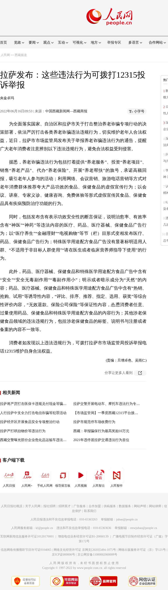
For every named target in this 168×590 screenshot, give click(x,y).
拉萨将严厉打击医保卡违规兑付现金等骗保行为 (37, 404)
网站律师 (155, 506)
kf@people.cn (44, 528)
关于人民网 (32, 506)
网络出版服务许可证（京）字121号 (142, 549)
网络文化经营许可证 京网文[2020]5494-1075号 (85, 549)
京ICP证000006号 (63, 554)
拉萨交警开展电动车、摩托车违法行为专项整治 (110, 404)
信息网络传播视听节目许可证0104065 (26, 549)
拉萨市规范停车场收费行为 (94, 422)
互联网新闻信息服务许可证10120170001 (27, 536)
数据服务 (125, 506)
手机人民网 (44, 485)
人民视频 (81, 485)
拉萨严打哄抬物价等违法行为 (23, 431)
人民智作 (116, 485)
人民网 (5, 55)
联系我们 (90, 511)
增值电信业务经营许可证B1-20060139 (83, 536)
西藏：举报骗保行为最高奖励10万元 (101, 431)
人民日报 (9, 485)
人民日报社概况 (11, 506)
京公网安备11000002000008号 (97, 554)
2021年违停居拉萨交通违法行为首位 (101, 440)
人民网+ (26, 485)
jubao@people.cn (127, 519)
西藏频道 (21, 55)
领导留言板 (62, 485)
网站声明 (140, 506)
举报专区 (114, 42)
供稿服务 (110, 506)
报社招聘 (49, 506)
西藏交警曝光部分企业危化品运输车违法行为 (35, 440)
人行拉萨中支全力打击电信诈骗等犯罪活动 (33, 413)
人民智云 (99, 485)
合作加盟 (95, 506)
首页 (3, 42)
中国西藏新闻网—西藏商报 (66, 111)
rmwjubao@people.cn (143, 528)
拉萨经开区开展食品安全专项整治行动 (30, 422)
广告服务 (80, 506)
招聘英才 (64, 506)
